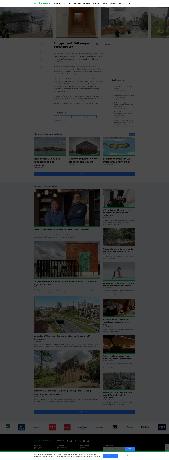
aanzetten (97, 456)
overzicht (64, 456)
